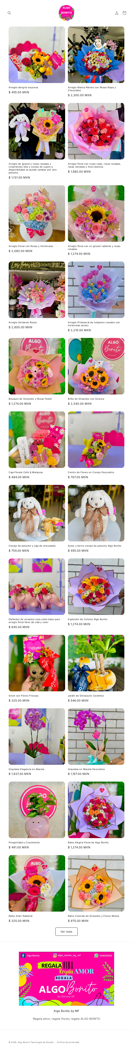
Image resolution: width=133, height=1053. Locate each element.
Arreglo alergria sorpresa (23, 87)
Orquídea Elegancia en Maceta (26, 769)
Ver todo (66, 931)
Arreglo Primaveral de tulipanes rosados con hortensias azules (94, 324)
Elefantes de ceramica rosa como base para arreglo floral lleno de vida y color (34, 621)
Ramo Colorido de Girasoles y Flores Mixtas (93, 916)
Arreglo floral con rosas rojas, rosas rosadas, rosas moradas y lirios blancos (94, 165)
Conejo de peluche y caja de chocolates (32, 545)
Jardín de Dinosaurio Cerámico (86, 695)
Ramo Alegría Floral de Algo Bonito (88, 842)
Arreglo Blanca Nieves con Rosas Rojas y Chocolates (92, 89)
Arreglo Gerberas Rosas (23, 322)
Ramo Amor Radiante (21, 916)
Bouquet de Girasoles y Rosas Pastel (30, 398)
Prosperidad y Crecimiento (24, 842)
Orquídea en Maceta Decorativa (86, 769)
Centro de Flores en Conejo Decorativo (91, 472)
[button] (9, 13)
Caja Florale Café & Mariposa (26, 472)
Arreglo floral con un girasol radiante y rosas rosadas (94, 247)
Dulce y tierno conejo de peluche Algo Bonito (94, 545)
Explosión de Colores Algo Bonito (87, 619)
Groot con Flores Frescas (23, 695)
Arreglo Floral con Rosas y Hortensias (31, 246)
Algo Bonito (24, 1042)
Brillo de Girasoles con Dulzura (86, 398)
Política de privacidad (68, 1042)
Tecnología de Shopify (42, 1042)
